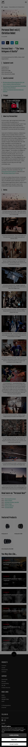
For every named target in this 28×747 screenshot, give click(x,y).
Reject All (14, 739)
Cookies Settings (14, 735)
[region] (14, 735)
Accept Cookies (14, 744)
